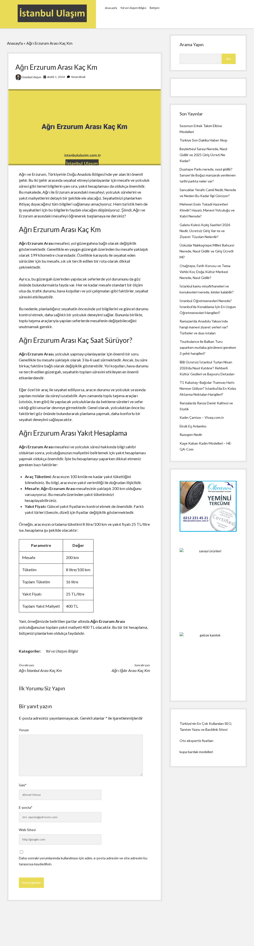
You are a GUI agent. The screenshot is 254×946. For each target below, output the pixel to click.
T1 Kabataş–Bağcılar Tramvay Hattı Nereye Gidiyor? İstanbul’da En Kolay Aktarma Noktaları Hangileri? (208, 388)
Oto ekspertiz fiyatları (196, 740)
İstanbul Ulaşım (31, 77)
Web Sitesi (27, 830)
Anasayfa (111, 8)
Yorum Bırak (78, 77)
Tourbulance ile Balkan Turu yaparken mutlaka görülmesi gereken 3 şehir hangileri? (208, 347)
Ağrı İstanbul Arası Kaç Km (40, 670)
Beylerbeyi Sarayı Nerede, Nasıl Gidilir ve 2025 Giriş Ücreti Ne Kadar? (203, 155)
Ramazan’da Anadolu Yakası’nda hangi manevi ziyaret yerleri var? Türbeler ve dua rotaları (204, 327)
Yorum (24, 730)
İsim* (23, 785)
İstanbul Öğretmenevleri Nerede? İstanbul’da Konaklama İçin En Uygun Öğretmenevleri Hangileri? (208, 307)
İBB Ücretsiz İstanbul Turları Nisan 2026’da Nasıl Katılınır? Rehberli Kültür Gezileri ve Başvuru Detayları (207, 368)
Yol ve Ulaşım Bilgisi (133, 8)
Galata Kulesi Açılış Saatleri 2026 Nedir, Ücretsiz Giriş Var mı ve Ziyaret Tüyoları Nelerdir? (205, 231)
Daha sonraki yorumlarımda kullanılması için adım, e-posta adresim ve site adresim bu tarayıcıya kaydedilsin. (83, 861)
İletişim (154, 8)
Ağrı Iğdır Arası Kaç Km (131, 670)
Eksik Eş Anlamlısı (193, 426)
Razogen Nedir (191, 434)
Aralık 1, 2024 (56, 77)
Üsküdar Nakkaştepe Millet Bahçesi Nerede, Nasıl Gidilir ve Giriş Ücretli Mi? (207, 251)
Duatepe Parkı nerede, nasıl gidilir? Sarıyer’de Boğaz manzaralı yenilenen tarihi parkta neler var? (208, 175)
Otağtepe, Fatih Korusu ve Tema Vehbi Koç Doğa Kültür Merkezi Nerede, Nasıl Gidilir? (205, 272)
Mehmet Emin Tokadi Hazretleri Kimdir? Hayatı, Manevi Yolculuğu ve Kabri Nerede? (207, 210)
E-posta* (25, 807)
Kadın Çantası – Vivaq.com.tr (202, 417)
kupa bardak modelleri (196, 752)
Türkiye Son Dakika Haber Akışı (203, 140)
